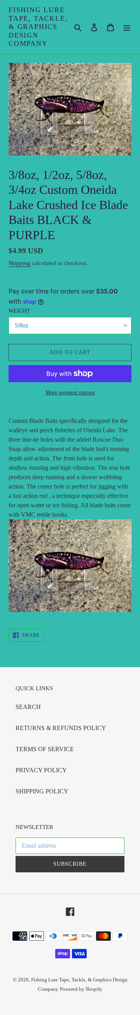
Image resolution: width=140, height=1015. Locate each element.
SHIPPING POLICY (42, 791)
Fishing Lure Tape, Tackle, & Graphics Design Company (38, 26)
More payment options (70, 393)
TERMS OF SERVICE (45, 749)
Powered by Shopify (81, 989)
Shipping (19, 263)
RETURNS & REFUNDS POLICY (61, 728)
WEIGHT (19, 311)
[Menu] (127, 27)
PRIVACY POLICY (41, 770)
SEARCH (28, 707)
